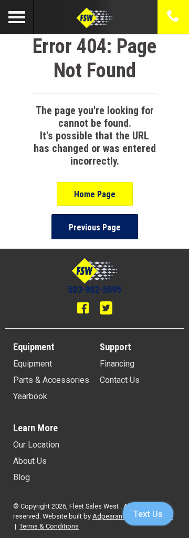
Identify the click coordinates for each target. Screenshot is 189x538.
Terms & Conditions (49, 526)
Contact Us (120, 380)
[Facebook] (83, 309)
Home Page (95, 194)
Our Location (36, 445)
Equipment (32, 364)
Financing (117, 364)
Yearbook (30, 396)
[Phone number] (173, 16)
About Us (30, 461)
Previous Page (95, 227)
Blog (21, 477)
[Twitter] (106, 309)
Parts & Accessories (51, 380)
